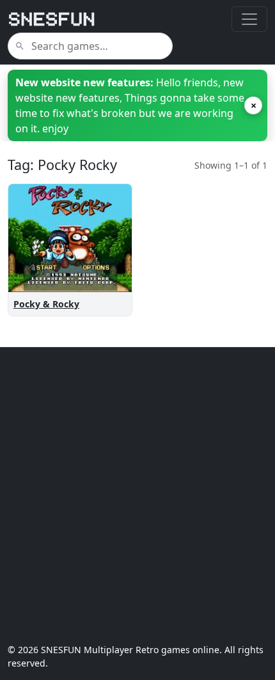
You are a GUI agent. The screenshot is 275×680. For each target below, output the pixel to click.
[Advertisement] (137, 495)
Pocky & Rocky (46, 304)
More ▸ (105, 290)
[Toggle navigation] (249, 19)
